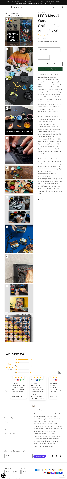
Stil (39, 46)
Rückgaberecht (8, 422)
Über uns (6, 430)
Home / (7, 13)
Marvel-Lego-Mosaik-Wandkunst (14, 16)
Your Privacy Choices (10, 433)
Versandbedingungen (10, 418)
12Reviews (10, 369)
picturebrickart (11, 478)
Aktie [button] (41, 199)
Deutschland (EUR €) (11, 472)
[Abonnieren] (30, 456)
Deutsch (25, 472)
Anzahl (40, 54)
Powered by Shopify (20, 478)
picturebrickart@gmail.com (50, 441)
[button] (5, 7)
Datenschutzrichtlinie (10, 426)
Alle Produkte (14, 13)
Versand (46, 41)
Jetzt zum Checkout (50, 69)
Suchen (6, 414)
